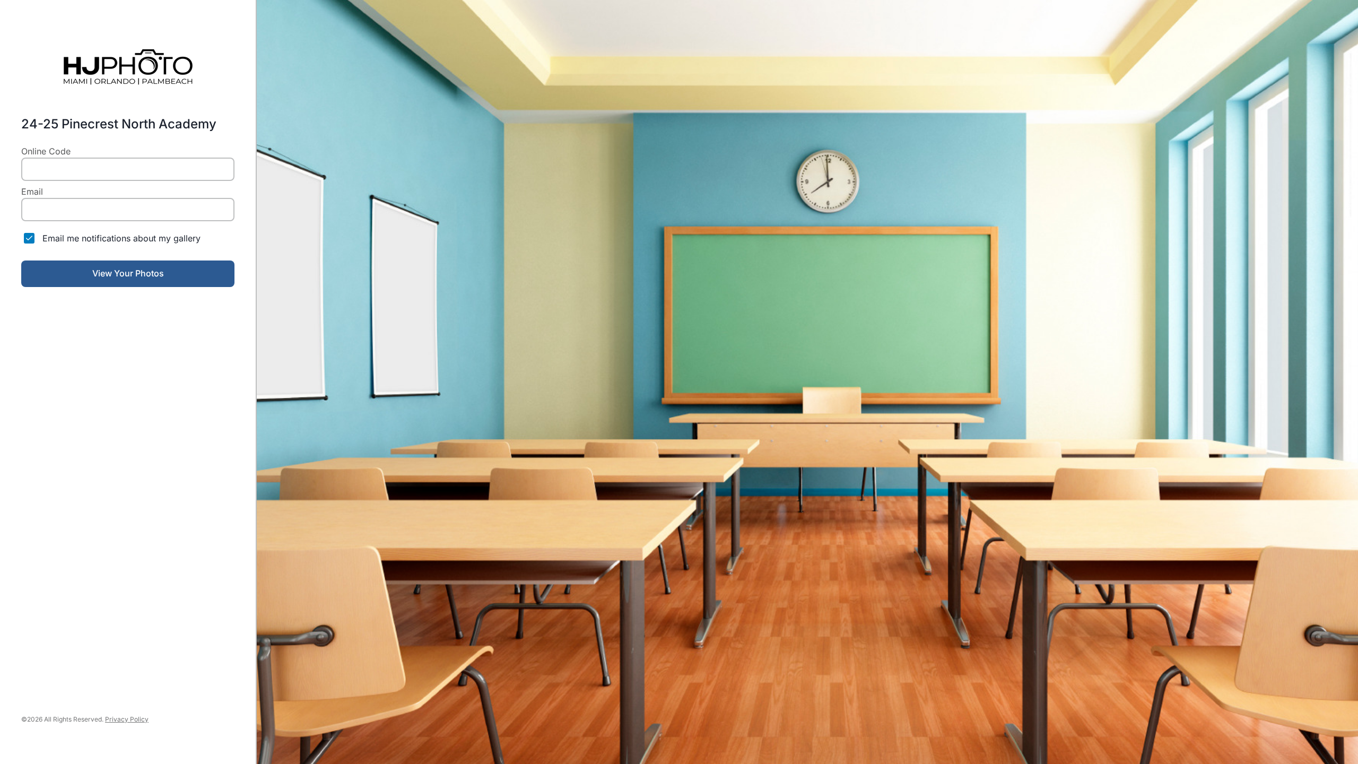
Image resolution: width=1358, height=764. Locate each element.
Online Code (46, 151)
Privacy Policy (127, 719)
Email (32, 191)
